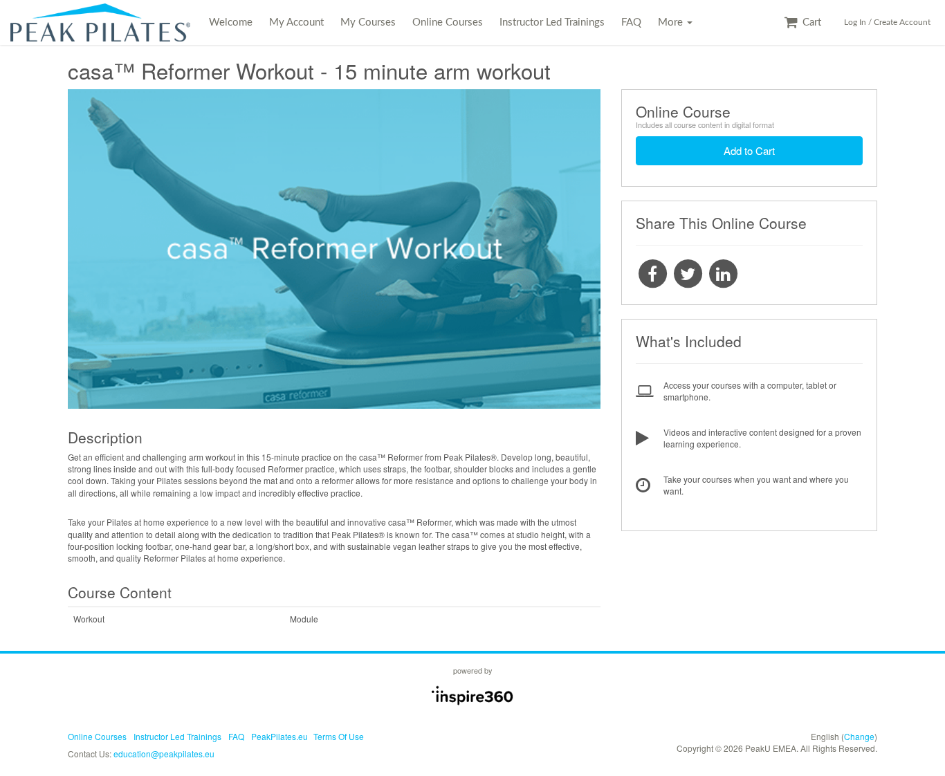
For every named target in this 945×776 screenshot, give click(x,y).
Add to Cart (749, 150)
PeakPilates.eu (279, 736)
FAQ (631, 22)
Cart (810, 22)
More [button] (672, 22)
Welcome (231, 22)
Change (859, 736)
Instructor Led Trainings (552, 22)
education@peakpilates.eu (163, 753)
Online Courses (447, 22)
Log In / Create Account (887, 22)
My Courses (368, 22)
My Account (296, 22)
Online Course (683, 111)
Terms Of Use (338, 736)
